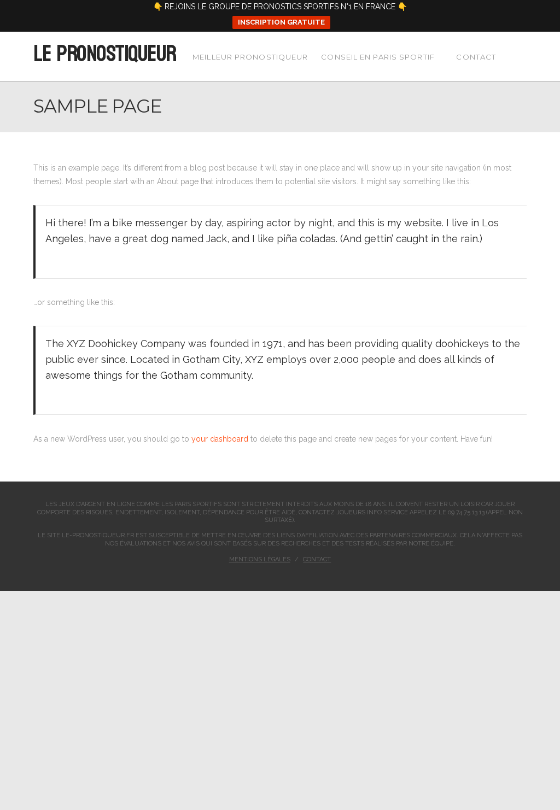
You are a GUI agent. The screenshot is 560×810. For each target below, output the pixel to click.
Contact (317, 559)
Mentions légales (259, 559)
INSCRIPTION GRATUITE (281, 22)
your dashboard (219, 439)
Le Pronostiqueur (104, 54)
